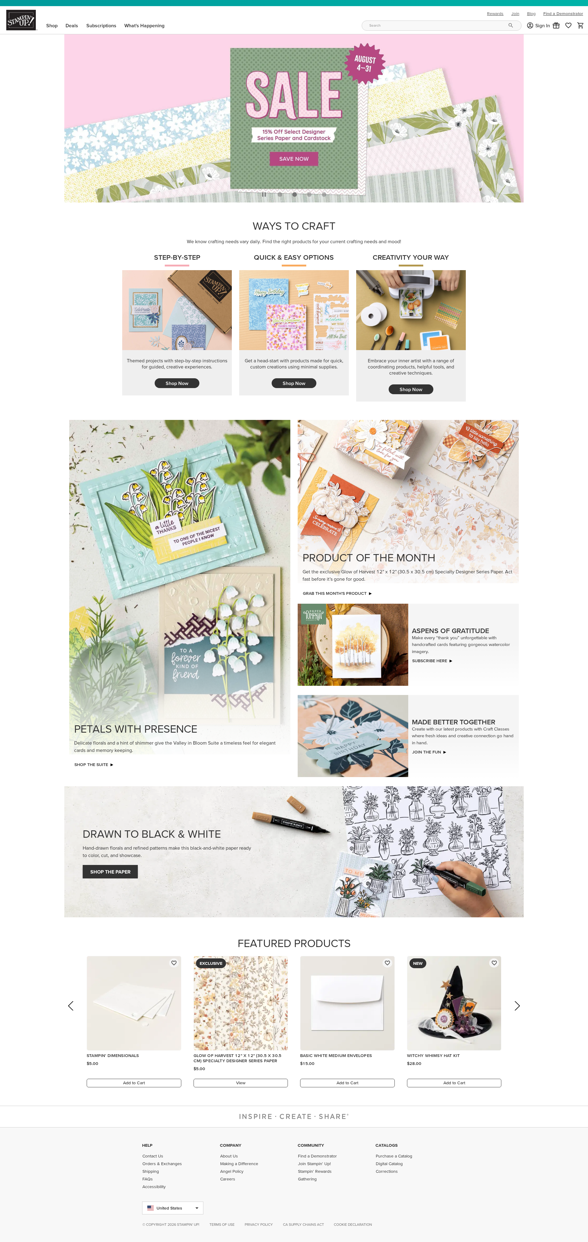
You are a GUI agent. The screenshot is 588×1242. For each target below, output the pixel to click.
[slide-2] (309, 192)
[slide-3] (324, 192)
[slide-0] (280, 192)
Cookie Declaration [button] (353, 1224)
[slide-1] (294, 192)
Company (230, 1145)
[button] (556, 25)
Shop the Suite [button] (91, 763)
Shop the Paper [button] (110, 870)
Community (311, 1145)
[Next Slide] (517, 1013)
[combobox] (442, 26)
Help (147, 1145)
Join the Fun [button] (426, 750)
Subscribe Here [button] (429, 659)
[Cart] (580, 25)
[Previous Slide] (71, 1013)
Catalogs (386, 1145)
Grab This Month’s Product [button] (335, 591)
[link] (568, 25)
